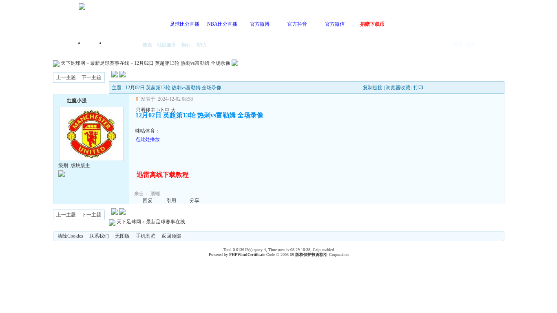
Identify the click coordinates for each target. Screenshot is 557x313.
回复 (148, 200)
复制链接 (372, 87)
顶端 (155, 193)
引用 (171, 200)
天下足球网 (73, 63)
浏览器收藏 (398, 87)
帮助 (201, 45)
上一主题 (66, 77)
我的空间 (122, 45)
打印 (418, 87)
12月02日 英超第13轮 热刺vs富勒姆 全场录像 (182, 63)
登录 (458, 45)
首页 (95, 45)
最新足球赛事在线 (109, 63)
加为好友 (61, 100)
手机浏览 (145, 236)
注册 (470, 45)
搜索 (147, 45)
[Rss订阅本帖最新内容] (235, 63)
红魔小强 (76, 101)
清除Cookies (70, 236)
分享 (194, 200)
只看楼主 (145, 110)
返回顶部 (171, 236)
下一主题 (91, 77)
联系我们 (99, 236)
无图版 (122, 236)
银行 (186, 45)
